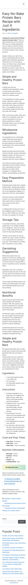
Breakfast (7, 498)
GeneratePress (14, 582)
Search (4, 519)
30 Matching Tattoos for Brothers (12, 547)
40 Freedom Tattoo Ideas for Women (13, 555)
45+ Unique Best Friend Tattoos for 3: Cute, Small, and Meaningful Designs (13, 564)
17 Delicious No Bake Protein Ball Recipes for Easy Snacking (13, 481)
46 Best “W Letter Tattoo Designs (12, 535)
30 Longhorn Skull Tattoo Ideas (12, 569)
